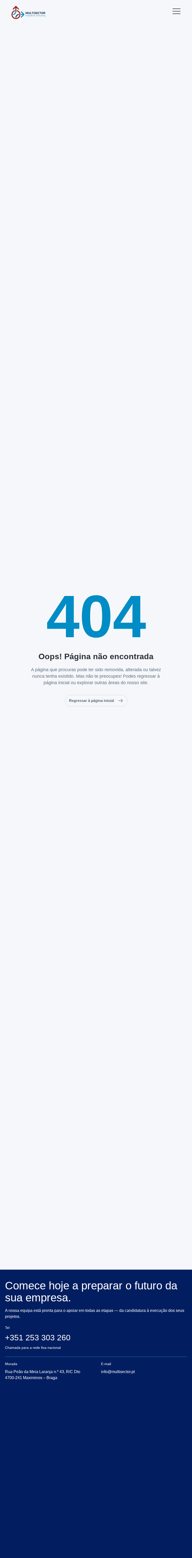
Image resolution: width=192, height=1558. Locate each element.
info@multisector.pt (118, 1372)
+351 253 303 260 (37, 1337)
